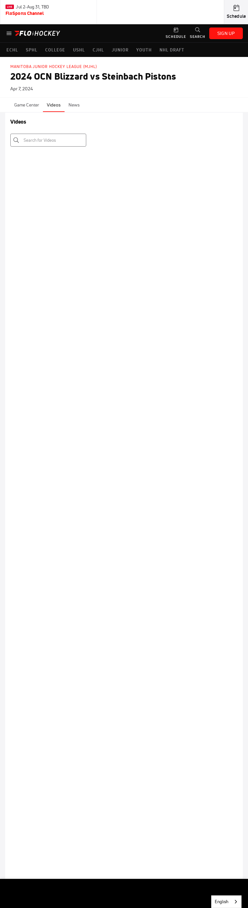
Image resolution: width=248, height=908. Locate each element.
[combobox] (226, 901)
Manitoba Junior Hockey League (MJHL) (53, 66)
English (221, 901)
